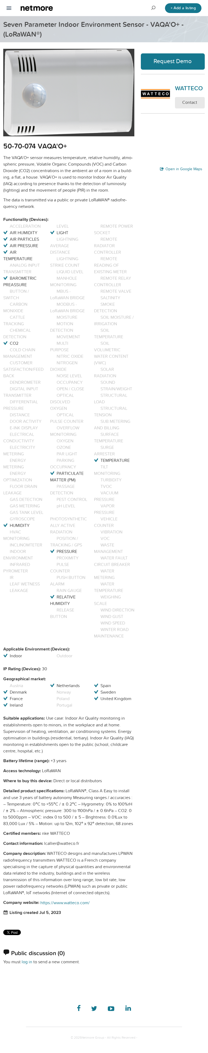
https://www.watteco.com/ (65, 903)
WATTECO (189, 88)
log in (27, 962)
